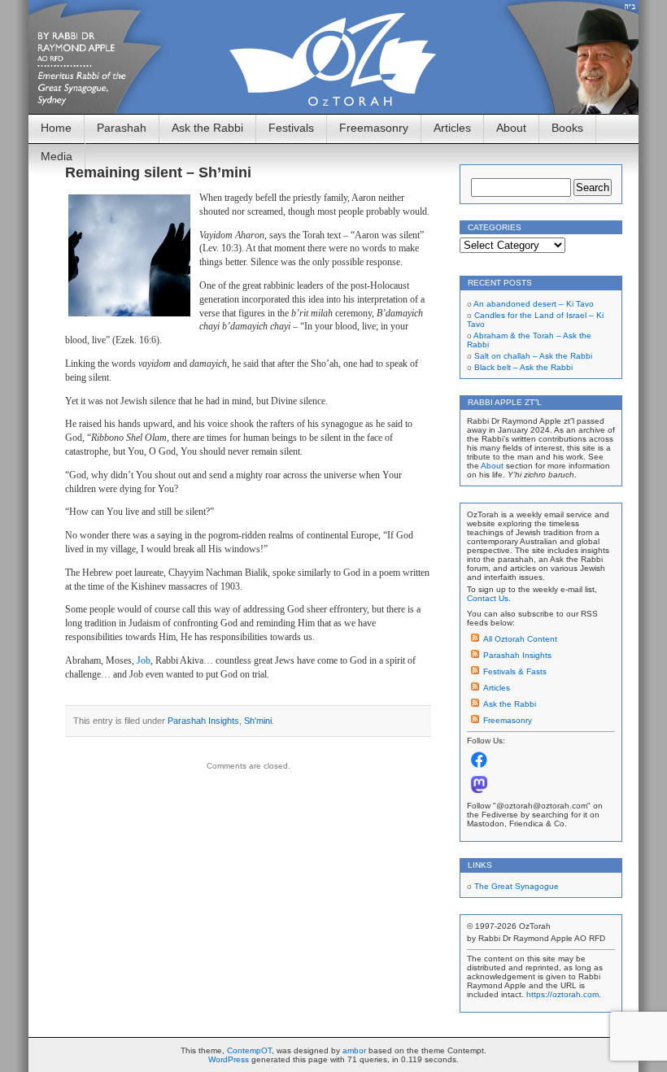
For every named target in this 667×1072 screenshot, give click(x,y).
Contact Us (487, 598)
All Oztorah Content (520, 638)
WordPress (228, 1059)
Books (567, 127)
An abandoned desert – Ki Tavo (533, 303)
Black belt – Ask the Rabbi (523, 367)
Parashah (121, 127)
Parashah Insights (203, 721)
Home (56, 127)
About (511, 127)
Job (143, 660)
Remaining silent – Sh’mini (158, 172)
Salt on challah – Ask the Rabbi (533, 355)
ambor (354, 1050)
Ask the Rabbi (207, 127)
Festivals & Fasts (515, 671)
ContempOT (249, 1050)
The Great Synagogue (516, 886)
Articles (452, 127)
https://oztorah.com (562, 994)
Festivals (291, 127)
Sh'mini (258, 721)
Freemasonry (373, 127)
